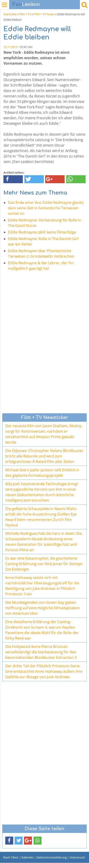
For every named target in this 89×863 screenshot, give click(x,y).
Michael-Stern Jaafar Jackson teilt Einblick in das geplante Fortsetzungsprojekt (42, 472)
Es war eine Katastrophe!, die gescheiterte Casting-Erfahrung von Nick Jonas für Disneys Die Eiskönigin (44, 564)
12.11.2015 (10, 47)
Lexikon (26, 4)
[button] (13, 179)
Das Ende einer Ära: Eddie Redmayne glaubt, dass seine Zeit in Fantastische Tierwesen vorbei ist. (46, 208)
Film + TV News (44, 14)
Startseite (9, 14)
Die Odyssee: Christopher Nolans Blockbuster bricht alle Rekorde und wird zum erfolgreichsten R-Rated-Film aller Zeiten (44, 456)
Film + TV (25, 14)
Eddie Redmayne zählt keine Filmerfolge (42, 232)
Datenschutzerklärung (52, 857)
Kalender (27, 857)
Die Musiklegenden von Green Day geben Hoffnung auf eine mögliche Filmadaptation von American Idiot (42, 608)
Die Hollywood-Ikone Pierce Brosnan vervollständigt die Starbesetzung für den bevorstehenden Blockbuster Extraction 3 (41, 652)
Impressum (77, 857)
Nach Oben (10, 857)
